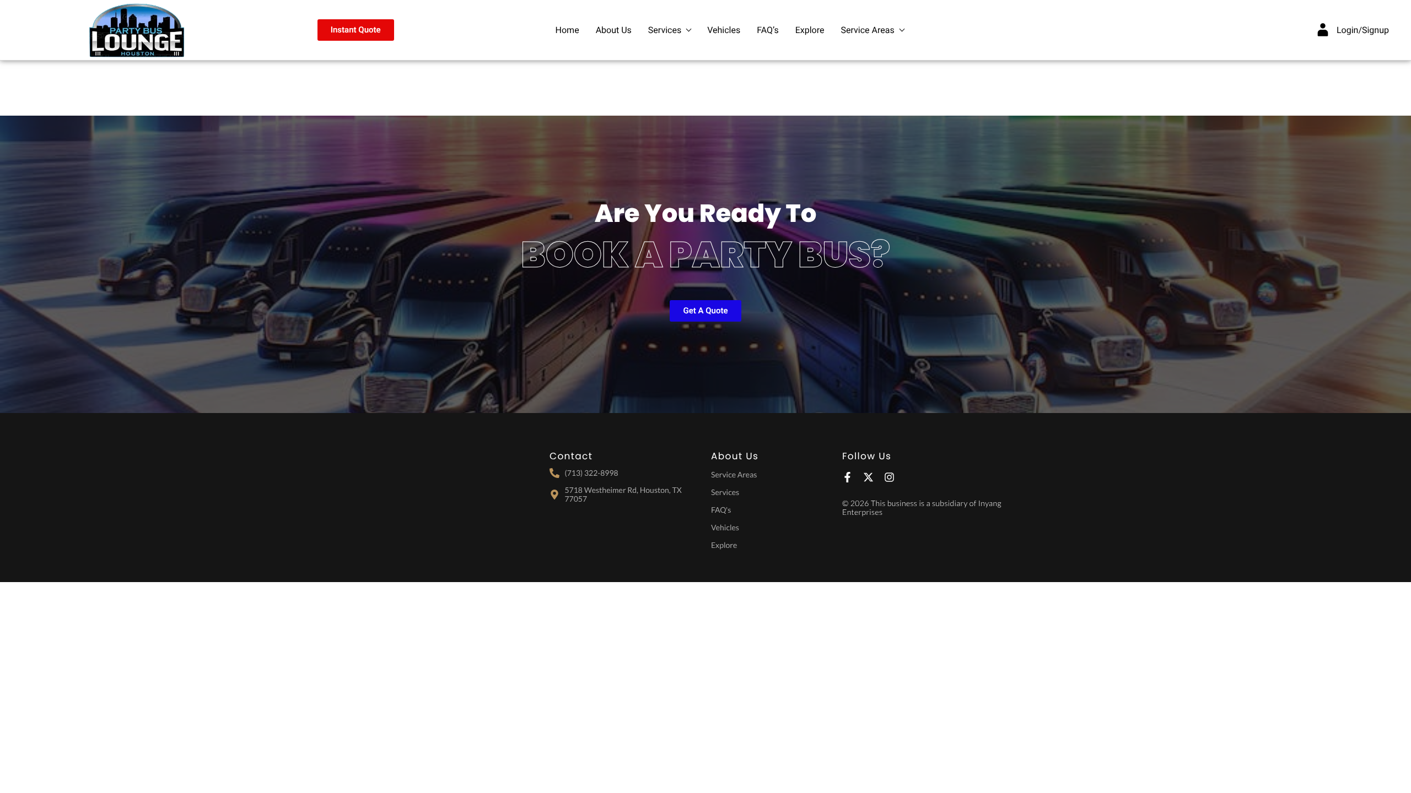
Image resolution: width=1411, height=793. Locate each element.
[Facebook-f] (847, 477)
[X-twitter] (868, 477)
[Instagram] (889, 477)
